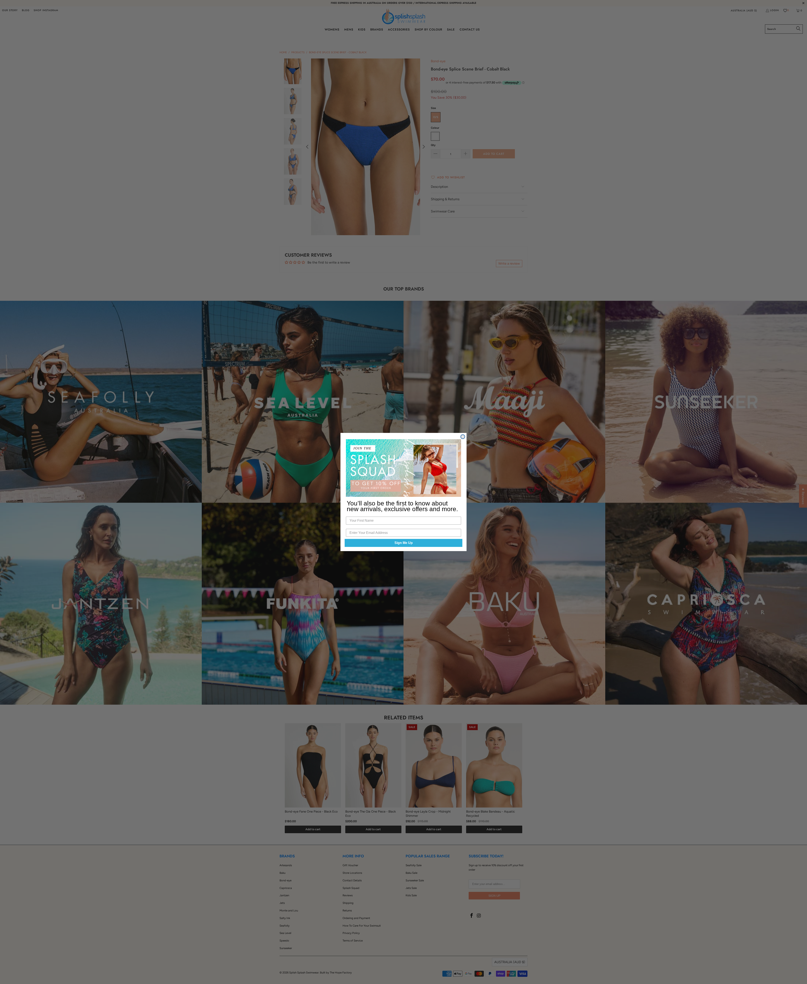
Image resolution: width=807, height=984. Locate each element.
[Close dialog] (463, 437)
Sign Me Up (403, 543)
